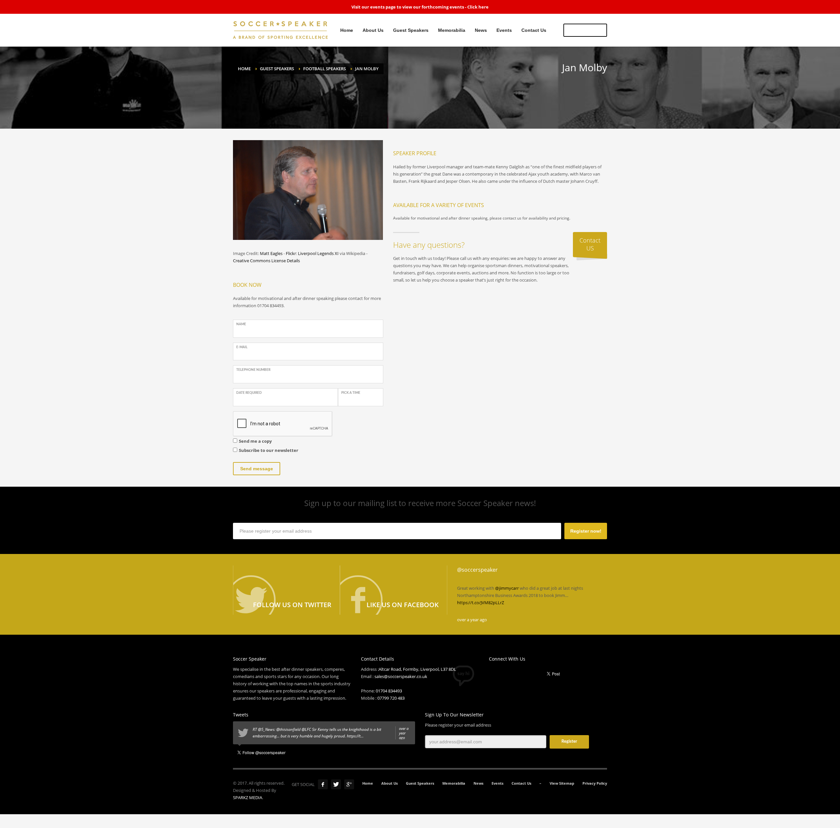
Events (497, 783)
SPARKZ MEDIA (247, 797)
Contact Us (521, 783)
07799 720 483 (391, 698)
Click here (478, 7)
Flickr (291, 253)
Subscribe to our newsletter (268, 450)
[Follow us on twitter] (286, 590)
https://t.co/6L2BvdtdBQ (538, 595)
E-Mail (241, 347)
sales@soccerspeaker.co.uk (400, 676)
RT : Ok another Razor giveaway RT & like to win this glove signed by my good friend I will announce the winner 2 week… (331, 733)
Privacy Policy (594, 783)
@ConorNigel (291, 736)
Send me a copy (255, 441)
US (585, 30)
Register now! (585, 531)
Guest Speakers (420, 783)
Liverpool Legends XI (318, 253)
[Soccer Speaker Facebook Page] (323, 784)
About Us (389, 783)
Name (241, 324)
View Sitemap (562, 783)
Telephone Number (253, 370)
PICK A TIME (350, 392)
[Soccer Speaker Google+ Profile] (349, 784)
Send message (256, 468)
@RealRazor (268, 729)
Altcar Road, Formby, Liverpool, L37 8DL (417, 669)
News (478, 783)
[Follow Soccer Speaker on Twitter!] (336, 784)
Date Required (249, 392)
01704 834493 (389, 691)
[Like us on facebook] (393, 590)
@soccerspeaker (477, 569)
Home (367, 783)
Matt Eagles (271, 253)
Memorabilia (453, 783)
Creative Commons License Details (266, 261)
